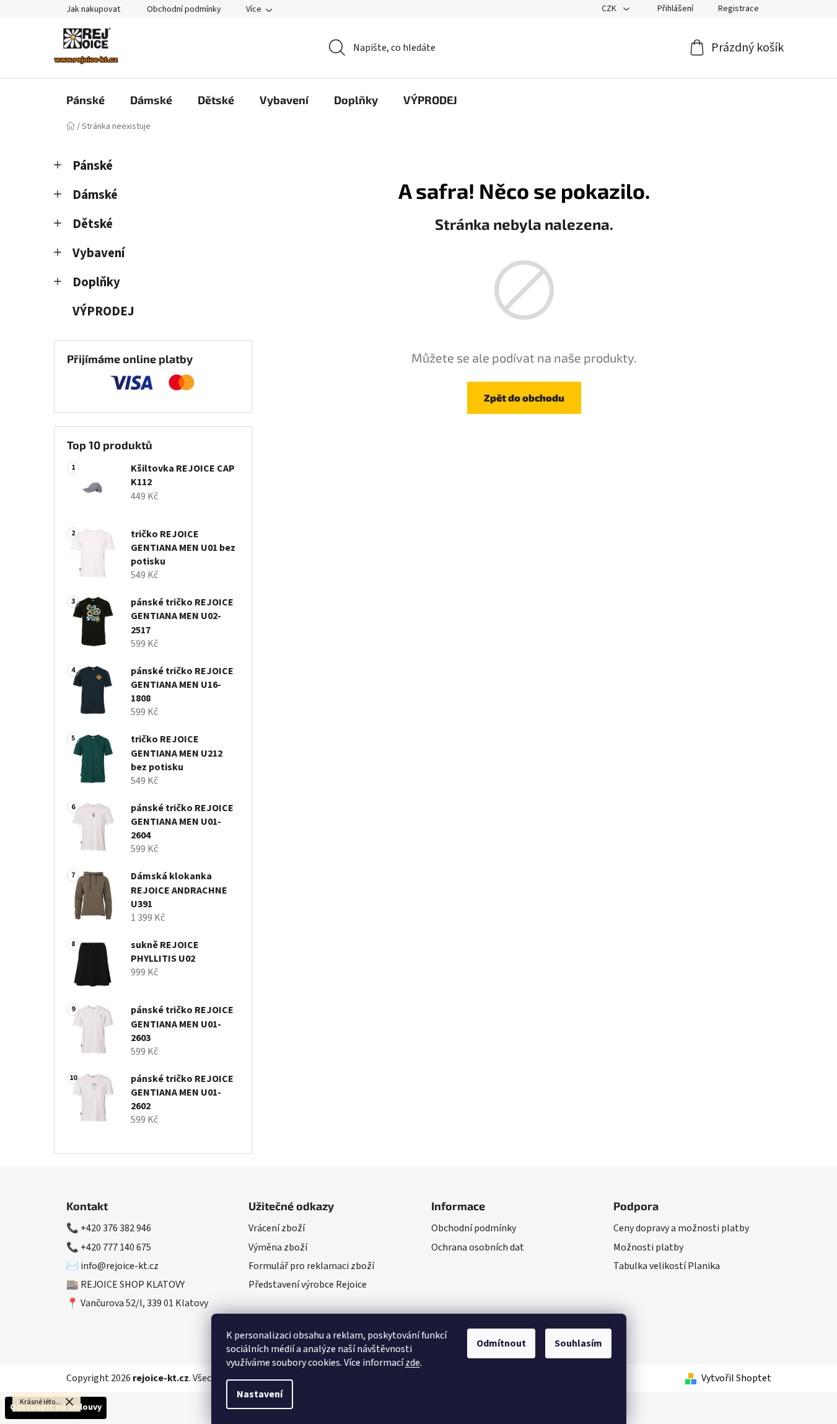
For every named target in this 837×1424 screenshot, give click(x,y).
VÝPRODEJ (103, 311)
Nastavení (260, 1394)
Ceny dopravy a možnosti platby (681, 1228)
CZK (610, 8)
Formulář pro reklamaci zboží (311, 1266)
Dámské (95, 195)
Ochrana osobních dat (477, 1247)
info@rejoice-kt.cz (120, 1266)
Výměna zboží (277, 1247)
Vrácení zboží (276, 1228)
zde (412, 1362)
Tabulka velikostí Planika (666, 1266)
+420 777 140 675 (116, 1247)
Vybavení (98, 253)
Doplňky (96, 282)
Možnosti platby (648, 1247)
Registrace (738, 8)
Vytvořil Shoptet (736, 1378)
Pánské (92, 166)
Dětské (92, 224)
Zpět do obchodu (524, 397)
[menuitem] (85, 100)
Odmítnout (501, 1343)
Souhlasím (578, 1343)
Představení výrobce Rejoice (307, 1284)
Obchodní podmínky (184, 9)
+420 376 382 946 (116, 1228)
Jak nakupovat (93, 9)
